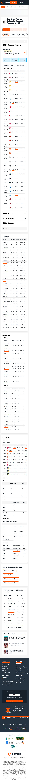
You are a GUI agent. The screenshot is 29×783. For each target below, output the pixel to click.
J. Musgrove (5, 301)
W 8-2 (16, 81)
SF (3, 534)
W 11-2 (14, 470)
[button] (25, 45)
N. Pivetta (5, 306)
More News (22, 633)
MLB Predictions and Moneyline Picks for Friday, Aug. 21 (16, 644)
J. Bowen (5, 249)
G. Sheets (5, 316)
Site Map (5, 724)
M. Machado (5, 286)
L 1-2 (14, 456)
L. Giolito (5, 270)
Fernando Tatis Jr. (16, 548)
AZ (12, 199)
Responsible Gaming (22, 673)
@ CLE (10, 459)
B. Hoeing (5, 278)
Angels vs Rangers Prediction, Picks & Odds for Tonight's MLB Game (16, 652)
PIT (12, 81)
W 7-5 (14, 465)
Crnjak (9, 606)
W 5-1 (16, 199)
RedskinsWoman (11, 609)
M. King (4, 280)
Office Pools (19, 683)
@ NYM (10, 450)
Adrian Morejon (16, 556)
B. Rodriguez (5, 314)
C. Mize (4, 296)
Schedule (6, 34)
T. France (5, 268)
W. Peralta (5, 304)
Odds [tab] (13, 30)
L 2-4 (16, 94)
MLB (3, 7)
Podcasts (18, 671)
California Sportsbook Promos (11, 578)
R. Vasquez (5, 327)
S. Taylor (5, 324)
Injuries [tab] (26, 30)
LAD (4, 526)
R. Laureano (5, 283)
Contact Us (5, 665)
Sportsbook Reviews (22, 667)
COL (4, 536)
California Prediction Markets (11, 582)
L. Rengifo (5, 311)
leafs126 (10, 617)
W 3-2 (14, 473)
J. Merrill (5, 291)
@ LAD (13, 186)
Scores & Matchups (12, 7)
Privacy (14, 724)
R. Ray (4, 309)
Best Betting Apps (7, 685)
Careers (4, 667)
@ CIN (13, 107)
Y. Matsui (5, 288)
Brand (4, 670)
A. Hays (4, 275)
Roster (13, 34)
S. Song (4, 319)
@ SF (13, 144)
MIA (12, 174)
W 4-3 (14, 468)
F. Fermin (5, 265)
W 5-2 (16, 186)
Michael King (15, 553)
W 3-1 (16, 157)
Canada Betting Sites (8, 681)
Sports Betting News (22, 669)
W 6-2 (16, 73)
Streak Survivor (20, 679)
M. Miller (5, 293)
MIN (12, 73)
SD (3, 529)
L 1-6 (14, 462)
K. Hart (4, 273)
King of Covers (20, 681)
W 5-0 (14, 459)
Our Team (5, 668)
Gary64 (9, 598)
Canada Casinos (7, 683)
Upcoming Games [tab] (8, 65)
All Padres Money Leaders (14, 627)
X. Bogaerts (5, 247)
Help (10, 724)
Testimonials (6, 672)
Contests (20, 676)
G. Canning (5, 257)
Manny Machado (16, 545)
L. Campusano (6, 255)
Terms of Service (21, 724)
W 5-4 (16, 106)
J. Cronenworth (6, 260)
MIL (10, 468)
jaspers (9, 620)
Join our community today (14, 701)
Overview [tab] (6, 30)
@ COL (13, 157)
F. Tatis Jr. (5, 322)
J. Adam (4, 242)
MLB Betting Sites (8, 574)
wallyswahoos (11, 611)
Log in (21, 2)
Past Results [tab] (20, 65)
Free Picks (22, 7)
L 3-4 (16, 119)
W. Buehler (5, 252)
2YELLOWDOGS (11, 603)
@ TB (13, 94)
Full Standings (6, 539)
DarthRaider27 (11, 614)
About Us (6, 661)
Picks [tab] (19, 30)
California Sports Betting (9, 570)
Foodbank (10, 623)
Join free (13, 2)
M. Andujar (5, 244)
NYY (12, 119)
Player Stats (21, 34)
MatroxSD (10, 601)
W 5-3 (16, 173)
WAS (12, 132)
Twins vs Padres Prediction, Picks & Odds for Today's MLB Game (17, 638)
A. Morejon (5, 298)
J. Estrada (5, 262)
